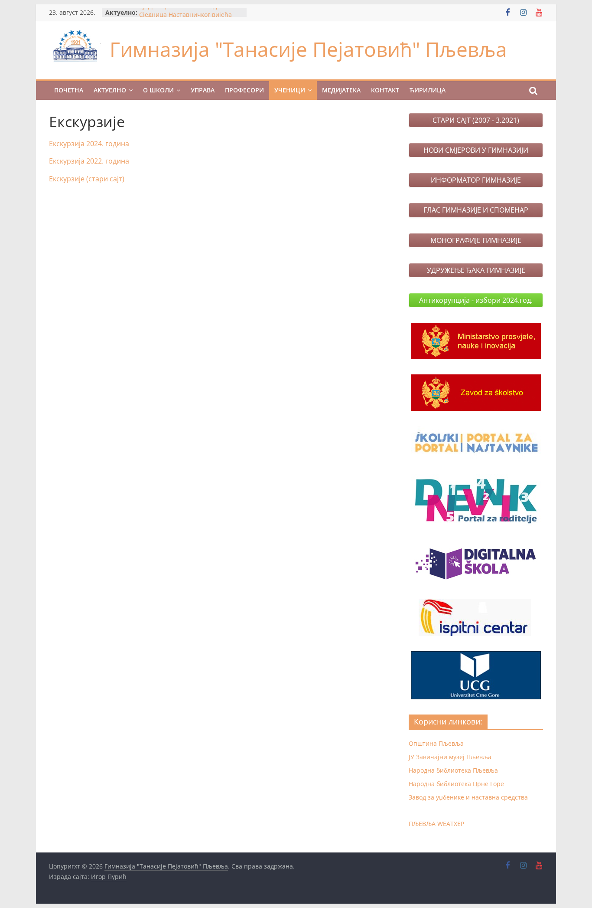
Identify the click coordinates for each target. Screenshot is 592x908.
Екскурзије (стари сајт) (86, 179)
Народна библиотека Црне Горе (456, 784)
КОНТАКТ (385, 90)
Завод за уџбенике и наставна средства (468, 797)
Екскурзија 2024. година (89, 143)
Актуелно (110, 90)
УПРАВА (203, 90)
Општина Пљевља (436, 743)
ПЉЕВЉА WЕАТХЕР (436, 823)
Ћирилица (428, 90)
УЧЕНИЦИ (289, 90)
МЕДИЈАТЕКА (341, 90)
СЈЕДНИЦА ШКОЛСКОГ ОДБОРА (186, 12)
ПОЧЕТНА (68, 90)
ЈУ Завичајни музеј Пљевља (450, 757)
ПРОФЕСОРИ (244, 90)
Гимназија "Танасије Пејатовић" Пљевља (308, 49)
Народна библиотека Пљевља (453, 770)
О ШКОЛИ (158, 90)
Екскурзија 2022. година (89, 161)
